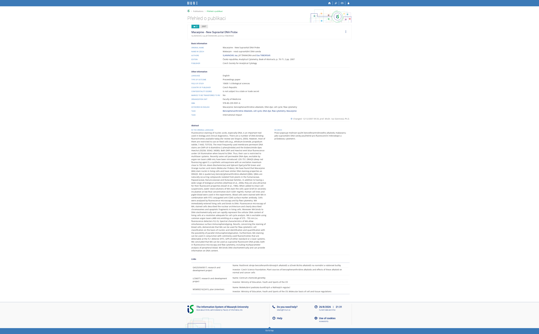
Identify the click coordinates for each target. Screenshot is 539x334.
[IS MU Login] (348, 3)
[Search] (336, 3)
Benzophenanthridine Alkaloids (237, 111)
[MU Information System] (188, 11)
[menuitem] (345, 32)
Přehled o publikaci (215, 11)
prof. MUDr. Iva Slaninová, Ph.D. (335, 118)
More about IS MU (203, 310)
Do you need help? (287, 306)
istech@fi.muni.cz (283, 310)
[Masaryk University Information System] (192, 3)
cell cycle (257, 111)
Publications (198, 11)
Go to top (269, 330)
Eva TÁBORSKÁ (263, 55)
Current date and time (327, 310)
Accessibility (323, 321)
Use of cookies (327, 318)
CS (342, 3)
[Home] (329, 3)
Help (279, 318)
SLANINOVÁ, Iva (230, 55)
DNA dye (267, 111)
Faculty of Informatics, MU (233, 310)
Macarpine (291, 111)
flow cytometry (279, 111)
